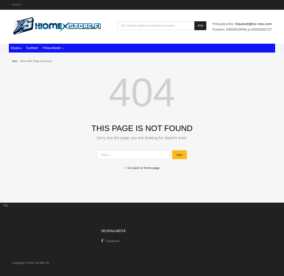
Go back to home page (144, 168)
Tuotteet (32, 48)
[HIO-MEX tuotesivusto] (56, 34)
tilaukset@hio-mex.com (253, 24)
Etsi (200, 25)
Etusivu (16, 48)
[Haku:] (134, 155)
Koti (14, 61)
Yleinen (16, 4)
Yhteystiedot (51, 48)
